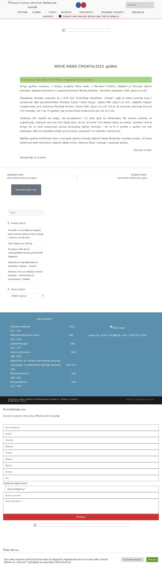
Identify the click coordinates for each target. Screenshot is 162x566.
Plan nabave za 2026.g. (20, 243)
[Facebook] (78, 5)
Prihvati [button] (152, 559)
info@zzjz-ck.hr (118, 335)
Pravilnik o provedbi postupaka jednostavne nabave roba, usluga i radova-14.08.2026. (25, 234)
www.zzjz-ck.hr (98, 335)
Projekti (129, 399)
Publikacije (140, 399)
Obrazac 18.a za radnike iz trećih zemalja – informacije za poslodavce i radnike (25, 275)
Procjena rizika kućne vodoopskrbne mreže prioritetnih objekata (25, 253)
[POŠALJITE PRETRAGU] (151, 5)
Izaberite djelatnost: (15, 483)
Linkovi (150, 399)
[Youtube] (83, 5)
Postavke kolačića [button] (132, 559)
